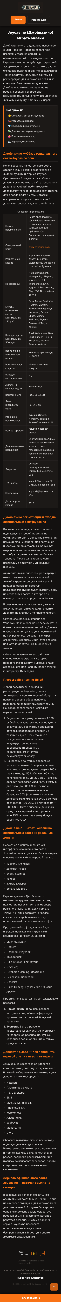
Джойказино (41, 169)
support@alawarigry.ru (30, 1277)
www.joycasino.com (43, 58)
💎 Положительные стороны (24, 125)
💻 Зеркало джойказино (21, 141)
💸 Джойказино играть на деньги (26, 131)
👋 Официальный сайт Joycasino (26, 115)
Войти (18, 19)
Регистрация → (30, 1297)
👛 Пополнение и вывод (21, 136)
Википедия (27, 671)
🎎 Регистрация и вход (21, 120)
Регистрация (38, 19)
